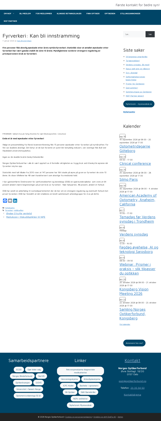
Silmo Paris (128, 179)
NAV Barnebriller (88, 392)
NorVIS (41, 376)
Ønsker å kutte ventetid (19, 213)
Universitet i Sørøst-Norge (28, 389)
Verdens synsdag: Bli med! (138, 65)
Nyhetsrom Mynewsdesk (80, 405)
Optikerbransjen (23, 382)
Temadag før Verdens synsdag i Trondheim (137, 219)
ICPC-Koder (68, 385)
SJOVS (39, 382)
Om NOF (7, 13)
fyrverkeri (9, 210)
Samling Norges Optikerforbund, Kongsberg (132, 313)
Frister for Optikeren (135, 84)
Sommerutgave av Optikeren (139, 92)
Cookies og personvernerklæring (78, 417)
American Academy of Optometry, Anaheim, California (138, 199)
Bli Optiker (70, 392)
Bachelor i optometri (89, 385)
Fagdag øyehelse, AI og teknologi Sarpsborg (138, 249)
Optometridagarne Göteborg (134, 148)
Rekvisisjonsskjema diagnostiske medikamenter (80, 371)
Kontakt (132, 360)
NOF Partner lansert (135, 96)
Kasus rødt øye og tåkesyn (138, 69)
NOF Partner (10, 21)
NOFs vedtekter (80, 399)
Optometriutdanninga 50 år (28, 396)
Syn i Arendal (131, 73)
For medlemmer (44, 13)
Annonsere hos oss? (134, 343)
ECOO (19, 369)
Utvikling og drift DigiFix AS (104, 417)
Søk (150, 34)
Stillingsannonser (130, 13)
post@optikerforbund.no (132, 381)
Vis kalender (124, 324)
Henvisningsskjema (69, 379)
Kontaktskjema (132, 394)
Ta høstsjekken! (133, 61)
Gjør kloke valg (34, 369)
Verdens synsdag (133, 234)
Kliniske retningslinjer (69, 13)
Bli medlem (25, 13)
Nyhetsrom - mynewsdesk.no (139, 104)
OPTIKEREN (110, 13)
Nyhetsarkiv (10, 208)
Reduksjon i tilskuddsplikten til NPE (25, 217)
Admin (120, 417)
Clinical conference (135, 163)
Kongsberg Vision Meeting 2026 (133, 291)
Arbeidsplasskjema (92, 379)
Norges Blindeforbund (22, 376)
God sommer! (132, 88)
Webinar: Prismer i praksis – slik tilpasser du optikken (137, 268)
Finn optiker (92, 13)
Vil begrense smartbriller (137, 56)
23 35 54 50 (137, 387)
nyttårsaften (18, 210)
